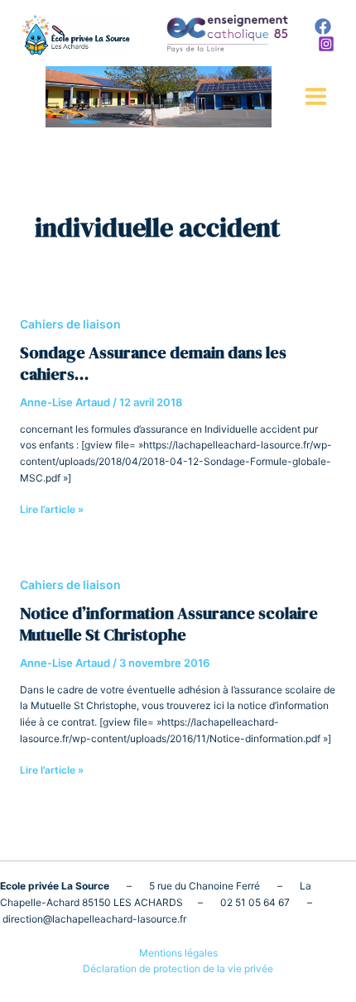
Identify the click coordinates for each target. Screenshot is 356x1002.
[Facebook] (323, 26)
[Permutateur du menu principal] (315, 96)
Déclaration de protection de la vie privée (178, 968)
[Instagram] (326, 44)
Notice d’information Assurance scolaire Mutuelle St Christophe (169, 624)
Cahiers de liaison (70, 324)
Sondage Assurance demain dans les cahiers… (153, 363)
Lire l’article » (52, 508)
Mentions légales (178, 953)
